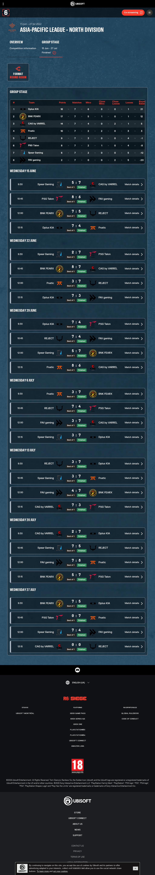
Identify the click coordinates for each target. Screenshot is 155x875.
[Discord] (77, 670)
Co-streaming (131, 12)
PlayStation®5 (77, 730)
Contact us (77, 845)
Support (77, 835)
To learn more (43, 871)
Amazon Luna (77, 746)
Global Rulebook (130, 713)
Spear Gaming (35, 153)
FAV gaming (34, 160)
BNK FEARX (34, 116)
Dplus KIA (33, 109)
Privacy (77, 851)
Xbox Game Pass (78, 713)
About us (77, 824)
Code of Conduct (130, 719)
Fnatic (31, 131)
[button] (77, 185)
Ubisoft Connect (77, 818)
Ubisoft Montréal (25, 713)
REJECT (32, 138)
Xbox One (77, 724)
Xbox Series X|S (77, 719)
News (78, 830)
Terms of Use (78, 856)
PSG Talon (33, 145)
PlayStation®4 (77, 735)
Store (77, 813)
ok (135, 868)
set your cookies (60, 871)
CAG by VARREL (36, 123)
